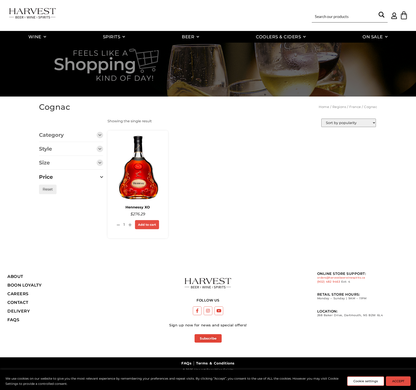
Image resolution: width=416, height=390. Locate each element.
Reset (48, 189)
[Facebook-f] (197, 310)
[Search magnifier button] (381, 16)
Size (44, 163)
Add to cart (147, 225)
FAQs (13, 319)
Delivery (18, 311)
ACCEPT (398, 381)
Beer (188, 36)
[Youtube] (218, 310)
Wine (34, 36)
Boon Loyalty (24, 285)
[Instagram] (208, 310)
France (355, 107)
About (15, 276)
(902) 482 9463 (328, 281)
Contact (17, 302)
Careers (18, 293)
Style (45, 149)
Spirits (111, 36)
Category (51, 135)
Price (46, 177)
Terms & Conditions (215, 363)
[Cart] (404, 15)
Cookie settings (365, 381)
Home (324, 107)
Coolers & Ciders (278, 36)
